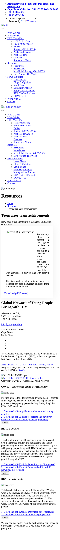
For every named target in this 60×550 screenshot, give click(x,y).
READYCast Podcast (24, 93)
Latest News (20, 79)
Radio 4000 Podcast (23, 44)
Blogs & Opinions (22, 82)
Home (10, 203)
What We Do (13, 35)
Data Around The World (25, 74)
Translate (31, 21)
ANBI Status (7, 364)
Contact (11, 101)
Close (5, 422)
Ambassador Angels (23, 52)
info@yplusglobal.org (11, 324)
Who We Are (13, 33)
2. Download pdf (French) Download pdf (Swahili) (26, 514)
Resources (12, 63)
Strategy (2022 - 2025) (25, 49)
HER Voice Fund (15, 38)
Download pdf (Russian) (16, 293)
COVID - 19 (20, 96)
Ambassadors (20, 55)
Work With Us (14, 98)
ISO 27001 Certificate (26, 364)
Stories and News (22, 60)
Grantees (18, 57)
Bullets (17, 46)
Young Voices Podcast (24, 90)
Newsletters (19, 68)
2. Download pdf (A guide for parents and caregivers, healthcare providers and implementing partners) (27, 418)
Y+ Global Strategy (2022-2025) (29, 71)
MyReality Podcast (23, 87)
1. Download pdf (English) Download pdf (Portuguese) (28, 464)
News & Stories (15, 76)
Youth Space (20, 85)
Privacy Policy (46, 364)
